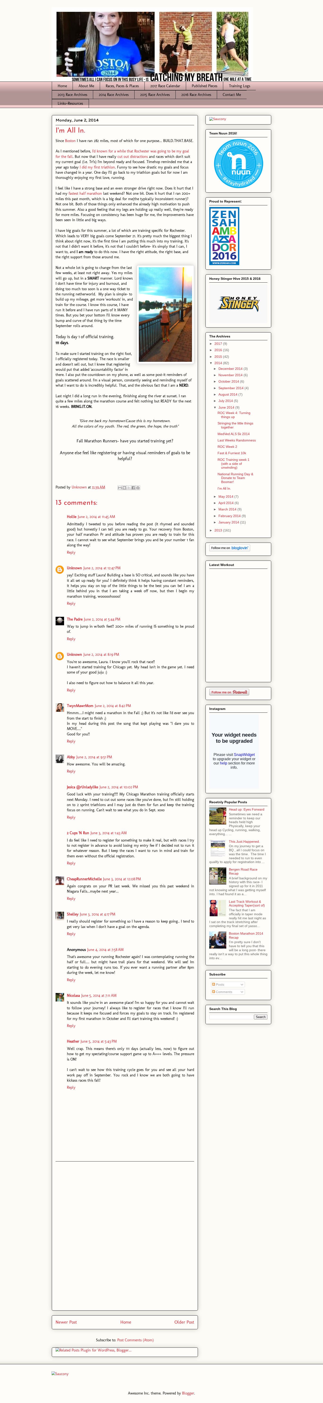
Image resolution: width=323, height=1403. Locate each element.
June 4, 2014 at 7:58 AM (105, 949)
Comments (223, 992)
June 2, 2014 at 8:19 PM (101, 654)
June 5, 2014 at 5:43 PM (99, 1041)
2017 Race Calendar (165, 86)
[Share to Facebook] (133, 487)
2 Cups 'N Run (78, 833)
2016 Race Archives (196, 94)
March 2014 (227, 509)
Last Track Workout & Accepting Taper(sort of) (247, 903)
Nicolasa (73, 995)
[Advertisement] (125, 1236)
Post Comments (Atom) (135, 1340)
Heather (73, 1041)
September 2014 (231, 388)
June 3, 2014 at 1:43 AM (109, 833)
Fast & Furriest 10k (232, 453)
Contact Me (232, 94)
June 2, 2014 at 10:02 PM (119, 787)
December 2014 (231, 369)
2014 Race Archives (114, 94)
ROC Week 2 (227, 447)
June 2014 (226, 407)
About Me (86, 86)
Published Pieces (204, 86)
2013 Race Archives (72, 94)
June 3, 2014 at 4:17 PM (97, 914)
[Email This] (120, 487)
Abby (71, 757)
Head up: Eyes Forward (246, 809)
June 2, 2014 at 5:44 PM (102, 619)
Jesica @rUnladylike (82, 787)
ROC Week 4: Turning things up (234, 415)
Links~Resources (70, 103)
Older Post (184, 1322)
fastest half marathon (85, 193)
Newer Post (66, 1322)
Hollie (71, 516)
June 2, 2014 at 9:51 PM (94, 757)
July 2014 (226, 401)
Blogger (188, 1393)
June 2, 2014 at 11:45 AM (96, 516)
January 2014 (229, 522)
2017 (218, 343)
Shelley (73, 914)
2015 (218, 356)
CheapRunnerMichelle (84, 879)
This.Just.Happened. (244, 841)
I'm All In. (224, 488)
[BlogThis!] (124, 487)
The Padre (75, 619)
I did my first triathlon (97, 167)
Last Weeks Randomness (237, 440)
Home (62, 86)
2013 (218, 530)
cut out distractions (133, 156)
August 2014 (228, 394)
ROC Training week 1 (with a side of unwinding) (233, 464)
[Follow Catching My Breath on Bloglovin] (229, 550)
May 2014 (226, 496)
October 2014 (229, 381)
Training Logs (239, 86)
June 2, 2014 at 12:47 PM (102, 568)
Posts (219, 984)
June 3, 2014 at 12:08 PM (122, 879)
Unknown (74, 568)
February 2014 (230, 516)
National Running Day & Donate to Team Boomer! (235, 478)
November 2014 (231, 375)
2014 (218, 363)
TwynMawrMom (80, 706)
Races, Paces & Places (122, 86)
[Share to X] (129, 487)
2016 (218, 350)
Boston (70, 140)
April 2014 (226, 503)
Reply (71, 552)
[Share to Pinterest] (137, 487)
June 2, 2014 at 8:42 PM (113, 706)
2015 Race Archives (155, 94)
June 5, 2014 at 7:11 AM (99, 995)
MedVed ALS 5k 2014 (234, 434)
